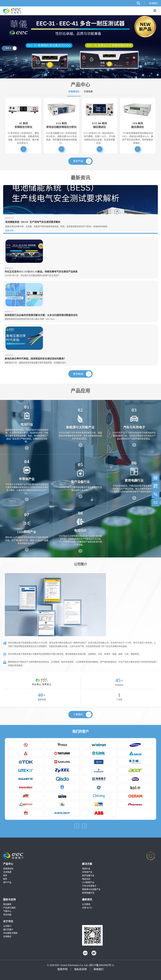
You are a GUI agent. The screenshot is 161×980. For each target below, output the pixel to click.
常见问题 (7, 914)
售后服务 (7, 904)
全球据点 (7, 936)
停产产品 (7, 882)
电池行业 (86, 868)
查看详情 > (10, 230)
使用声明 (62, 969)
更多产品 (78, 161)
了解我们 (78, 714)
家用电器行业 (88, 893)
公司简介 (7, 926)
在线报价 (153, 3)
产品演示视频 (9, 907)
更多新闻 (78, 374)
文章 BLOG (87, 907)
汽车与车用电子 (89, 886)
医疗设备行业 (88, 875)
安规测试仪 (73, 91)
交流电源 (88, 91)
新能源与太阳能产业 (91, 889)
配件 (5, 879)
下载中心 (7, 911)
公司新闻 (86, 904)
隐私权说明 (80, 969)
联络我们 (99, 969)
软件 (5, 875)
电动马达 (86, 879)
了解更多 (7, 48)
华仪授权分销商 (10, 933)
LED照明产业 (88, 882)
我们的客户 (8, 929)
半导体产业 (87, 872)
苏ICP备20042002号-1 (101, 965)
